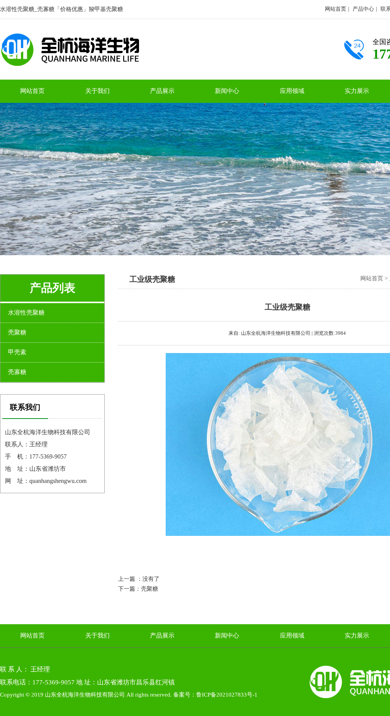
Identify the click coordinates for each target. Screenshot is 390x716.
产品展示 (162, 91)
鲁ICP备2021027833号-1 (226, 695)
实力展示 (357, 91)
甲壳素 (17, 352)
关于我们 (97, 91)
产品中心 (363, 9)
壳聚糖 (149, 589)
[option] (195, 179)
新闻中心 (227, 91)
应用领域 (292, 91)
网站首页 (335, 9)
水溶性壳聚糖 (26, 312)
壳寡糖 (17, 372)
